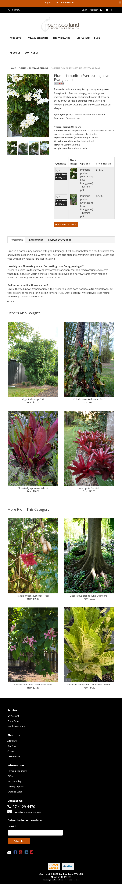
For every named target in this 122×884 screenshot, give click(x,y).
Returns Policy (14, 781)
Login (84, 9)
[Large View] (12, 148)
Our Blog (11, 746)
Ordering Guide (14, 791)
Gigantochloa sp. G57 (33, 399)
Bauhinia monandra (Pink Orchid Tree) (33, 684)
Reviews (53, 239)
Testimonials (13, 756)
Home (13, 68)
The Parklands (62, 37)
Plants (22, 68)
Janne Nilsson (74, 880)
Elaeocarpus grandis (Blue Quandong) (89, 595)
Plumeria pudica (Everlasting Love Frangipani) (75, 68)
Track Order (13, 721)
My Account (13, 715)
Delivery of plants (16, 786)
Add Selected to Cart (67, 224)
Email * (12, 826)
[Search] (9, 10)
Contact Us (32, 52)
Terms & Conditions (17, 770)
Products (16, 37)
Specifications (35, 239)
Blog (97, 37)
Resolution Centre (16, 726)
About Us (15, 52)
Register (94, 9)
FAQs (10, 776)
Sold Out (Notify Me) (61, 176)
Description (16, 239)
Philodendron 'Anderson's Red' (89, 399)
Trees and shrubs (38, 68)
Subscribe (19, 841)
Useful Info (83, 37)
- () (110, 9)
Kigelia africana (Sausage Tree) (33, 595)
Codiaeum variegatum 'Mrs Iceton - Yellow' (89, 684)
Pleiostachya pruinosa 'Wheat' (33, 488)
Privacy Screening (38, 37)
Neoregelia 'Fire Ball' (89, 488)
